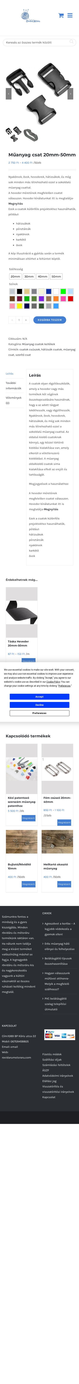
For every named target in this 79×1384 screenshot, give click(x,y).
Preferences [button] (64, 686)
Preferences (39, 713)
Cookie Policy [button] (53, 682)
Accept (39, 696)
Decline (39, 705)
